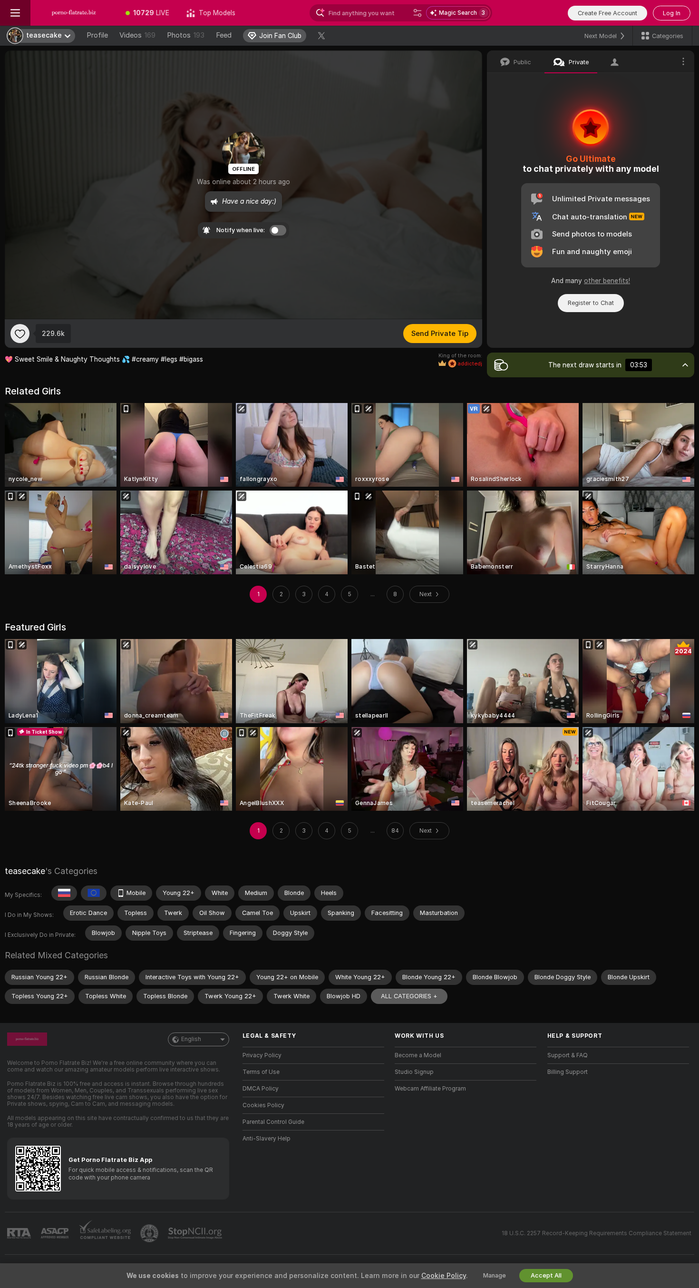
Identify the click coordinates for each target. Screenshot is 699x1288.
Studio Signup (414, 1072)
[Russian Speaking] (64, 893)
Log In (671, 13)
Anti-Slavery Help (267, 1138)
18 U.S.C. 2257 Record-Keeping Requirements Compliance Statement (596, 1233)
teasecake (25, 871)
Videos (137, 35)
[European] (94, 893)
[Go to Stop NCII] (196, 1233)
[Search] (417, 13)
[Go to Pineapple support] (150, 1233)
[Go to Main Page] (73, 13)
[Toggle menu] (15, 13)
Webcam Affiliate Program (430, 1088)
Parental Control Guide (273, 1122)
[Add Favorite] (19, 333)
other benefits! (607, 281)
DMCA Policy (261, 1088)
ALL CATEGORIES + (409, 996)
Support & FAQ (567, 1055)
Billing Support (567, 1072)
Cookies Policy (263, 1105)
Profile (97, 35)
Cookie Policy (443, 1275)
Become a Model (418, 1055)
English (191, 1039)
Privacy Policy (262, 1055)
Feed (224, 35)
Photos (185, 35)
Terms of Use (261, 1072)
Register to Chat (591, 302)
